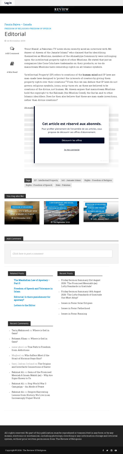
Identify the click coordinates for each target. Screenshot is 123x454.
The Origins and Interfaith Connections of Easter (31, 365)
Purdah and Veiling (96, 208)
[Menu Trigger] (3, 3)
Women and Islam (96, 211)
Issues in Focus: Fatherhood (75, 308)
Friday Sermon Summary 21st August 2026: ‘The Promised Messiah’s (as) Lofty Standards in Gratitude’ (80, 283)
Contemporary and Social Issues (61, 204)
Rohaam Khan (19, 338)
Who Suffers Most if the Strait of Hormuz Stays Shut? (30, 357)
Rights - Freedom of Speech (39, 185)
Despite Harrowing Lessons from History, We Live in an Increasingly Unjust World (31, 394)
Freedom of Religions (16, 28)
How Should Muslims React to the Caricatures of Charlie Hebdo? (61, 215)
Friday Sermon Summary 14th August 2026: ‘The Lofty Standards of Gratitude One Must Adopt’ (81, 294)
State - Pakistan (63, 185)
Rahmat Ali (18, 372)
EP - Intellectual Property (46, 180)
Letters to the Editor (24, 305)
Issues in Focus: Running (74, 313)
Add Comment (12, 53)
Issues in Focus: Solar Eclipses (76, 303)
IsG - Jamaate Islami (71, 180)
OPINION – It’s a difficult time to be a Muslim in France (22, 212)
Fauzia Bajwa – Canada (18, 24)
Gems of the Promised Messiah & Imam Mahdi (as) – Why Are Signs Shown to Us (32, 375)
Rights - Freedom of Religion (98, 180)
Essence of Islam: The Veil (101, 215)
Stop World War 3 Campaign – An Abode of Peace (29, 385)
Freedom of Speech (40, 28)
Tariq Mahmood (20, 330)
